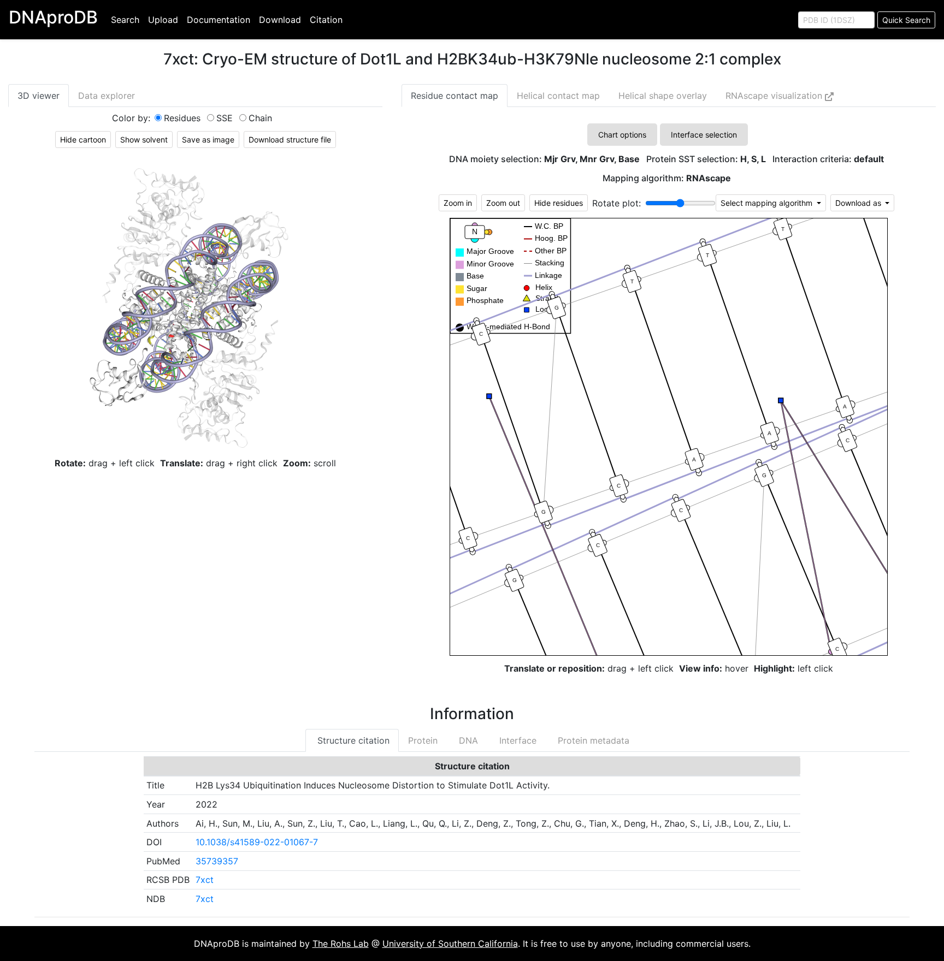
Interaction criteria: (828, 159)
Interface (516, 740)
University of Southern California (450, 943)
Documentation (218, 19)
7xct (205, 879)
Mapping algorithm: (667, 178)
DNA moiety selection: (544, 159)
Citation (326, 19)
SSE (224, 117)
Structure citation (352, 740)
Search (125, 19)
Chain (260, 117)
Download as (859, 202)
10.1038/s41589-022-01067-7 (257, 842)
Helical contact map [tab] (558, 95)
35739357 (217, 861)
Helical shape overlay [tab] (662, 95)
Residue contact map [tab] (454, 95)
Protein (423, 740)
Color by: (131, 117)
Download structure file (290, 139)
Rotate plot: (616, 203)
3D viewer (38, 95)
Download (280, 19)
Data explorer (106, 95)
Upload (163, 19)
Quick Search (906, 20)
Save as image (208, 139)
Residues (182, 117)
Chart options (622, 134)
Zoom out (503, 202)
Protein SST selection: (706, 159)
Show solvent (144, 139)
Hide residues (558, 202)
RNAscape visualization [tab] (775, 95)
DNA (467, 740)
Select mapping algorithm (768, 202)
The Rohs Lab (340, 943)
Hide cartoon (83, 139)
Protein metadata (592, 740)
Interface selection (704, 134)
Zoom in (458, 202)
